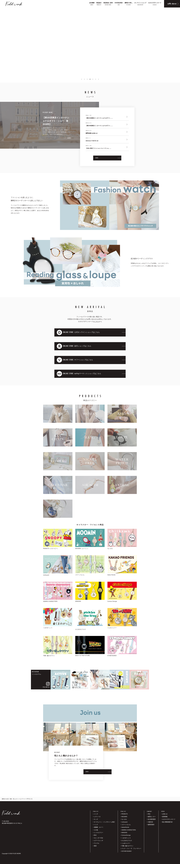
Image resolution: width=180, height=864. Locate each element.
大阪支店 (150, 822)
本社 (149, 814)
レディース (97, 816)
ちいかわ (124, 819)
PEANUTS (125, 814)
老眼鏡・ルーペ (98, 827)
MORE (97, 158)
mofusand (124, 822)
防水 (95, 835)
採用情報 (164, 816)
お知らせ (164, 814)
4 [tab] (90, 79)
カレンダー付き (98, 838)
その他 (96, 830)
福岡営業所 (151, 824)
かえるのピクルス (127, 840)
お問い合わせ (172, 3)
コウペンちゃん (126, 824)
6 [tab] (96, 79)
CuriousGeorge (126, 835)
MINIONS (124, 832)
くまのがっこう (126, 838)
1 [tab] (81, 79)
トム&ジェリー (126, 843)
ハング (96, 824)
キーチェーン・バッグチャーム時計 (104, 822)
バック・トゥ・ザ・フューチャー (131, 848)
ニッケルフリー (98, 832)
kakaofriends (125, 827)
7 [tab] (98, 79)
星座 (95, 846)
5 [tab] (93, 79)
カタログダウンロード (168, 819)
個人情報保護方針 (167, 822)
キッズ (96, 819)
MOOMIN (124, 816)
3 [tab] (87, 79)
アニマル (96, 843)
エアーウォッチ (98, 840)
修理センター (152, 816)
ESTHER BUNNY (127, 851)
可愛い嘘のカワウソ (127, 846)
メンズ (96, 814)
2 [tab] (84, 79)
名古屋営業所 (152, 819)
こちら (96, 321)
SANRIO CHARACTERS (129, 830)
